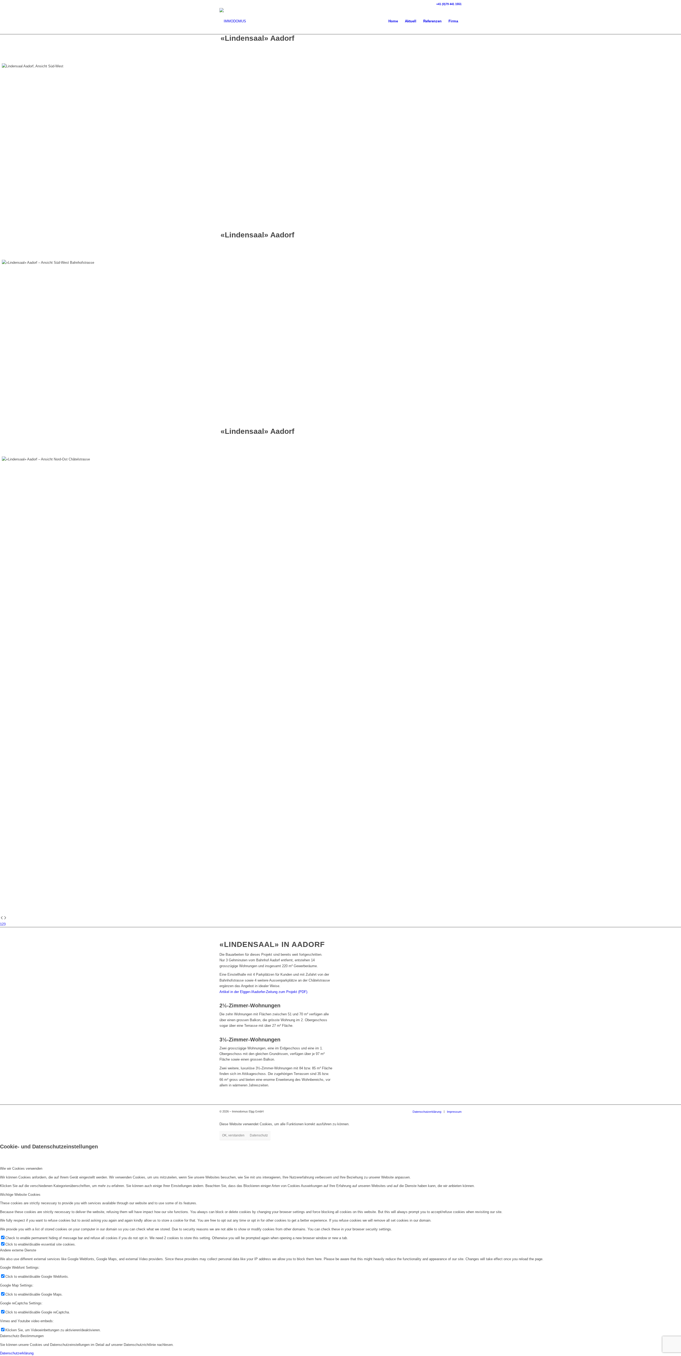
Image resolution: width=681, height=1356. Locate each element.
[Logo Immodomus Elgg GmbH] (232, 21)
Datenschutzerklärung (17, 1353)
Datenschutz (259, 1135)
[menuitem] (393, 21)
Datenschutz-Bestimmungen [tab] (22, 1336)
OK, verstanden (233, 1135)
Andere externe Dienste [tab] (18, 1250)
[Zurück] (1, 918)
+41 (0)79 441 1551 (449, 4)
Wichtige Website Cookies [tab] (20, 1195)
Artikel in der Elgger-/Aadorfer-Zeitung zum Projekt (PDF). (263, 992)
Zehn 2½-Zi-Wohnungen (241, 57)
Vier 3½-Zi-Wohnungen (283, 57)
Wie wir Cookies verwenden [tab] (21, 1168)
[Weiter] (5, 918)
